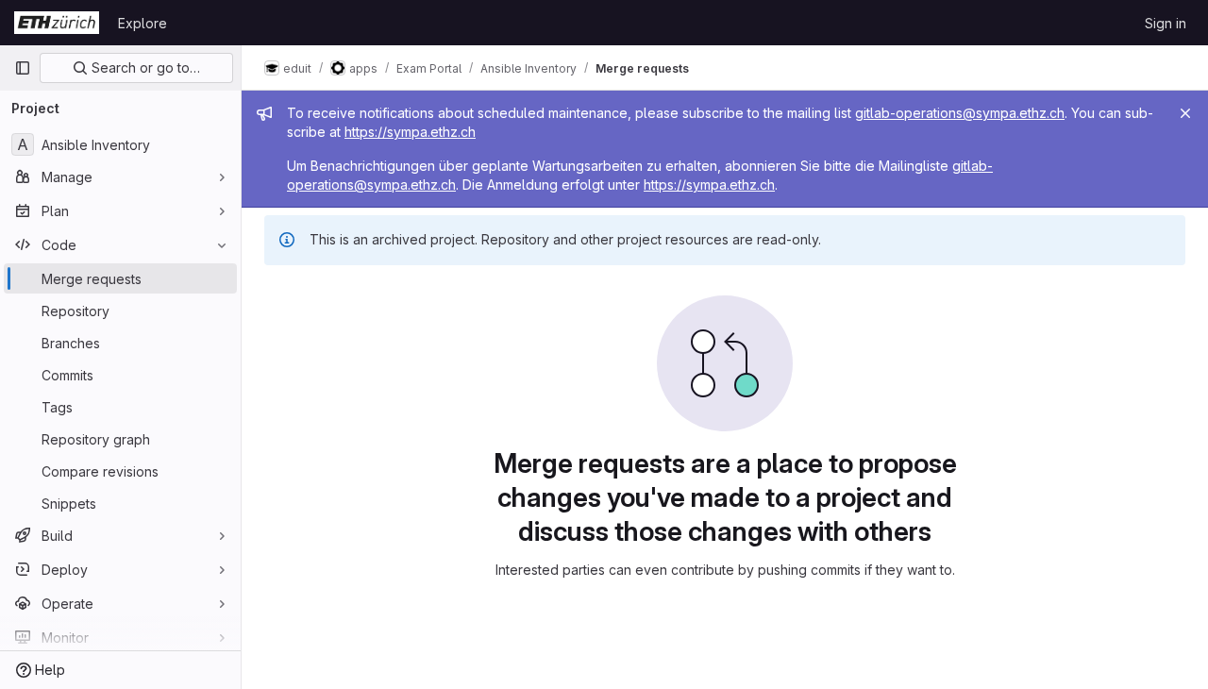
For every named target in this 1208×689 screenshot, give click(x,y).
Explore (142, 23)
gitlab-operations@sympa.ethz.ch (960, 113)
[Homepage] (56, 23)
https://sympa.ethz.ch (410, 132)
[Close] (1185, 113)
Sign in (1165, 23)
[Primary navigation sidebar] (23, 68)
